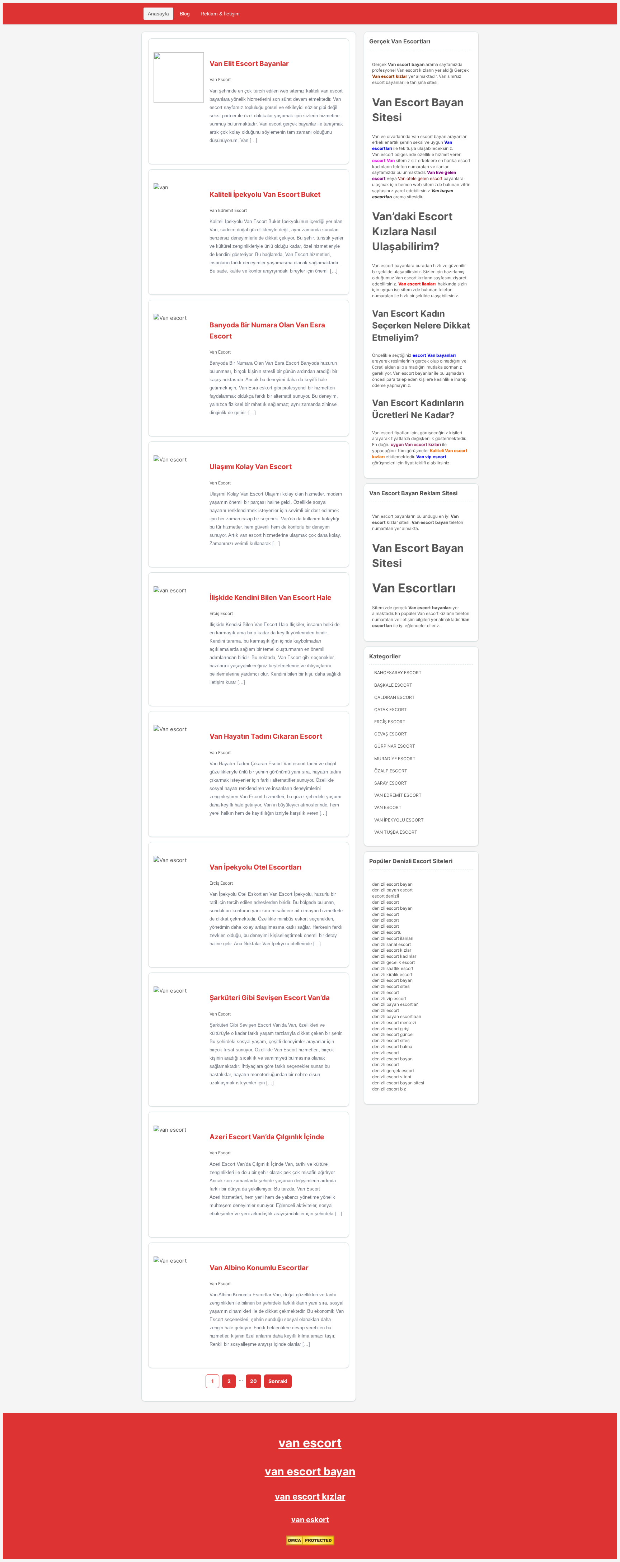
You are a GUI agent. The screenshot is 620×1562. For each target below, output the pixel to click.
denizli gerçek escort (393, 1070)
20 (253, 1381)
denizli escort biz (389, 1089)
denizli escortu (386, 932)
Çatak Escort (390, 709)
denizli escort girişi (390, 1028)
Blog (185, 13)
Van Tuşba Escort (395, 832)
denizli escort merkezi (394, 1022)
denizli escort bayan (392, 884)
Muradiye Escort (394, 758)
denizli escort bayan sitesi (398, 1082)
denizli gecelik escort (393, 962)
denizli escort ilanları (392, 938)
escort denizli (385, 896)
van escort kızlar (310, 1496)
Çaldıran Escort (394, 697)
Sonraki (277, 1381)
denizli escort (385, 902)
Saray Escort (390, 783)
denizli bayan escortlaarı (396, 1016)
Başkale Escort (393, 685)
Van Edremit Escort (228, 210)
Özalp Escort (390, 770)
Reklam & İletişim (220, 13)
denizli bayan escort (392, 890)
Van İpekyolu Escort (399, 820)
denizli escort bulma (392, 1046)
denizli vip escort (389, 998)
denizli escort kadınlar (394, 956)
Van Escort (220, 79)
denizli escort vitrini (391, 1076)
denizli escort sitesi (391, 986)
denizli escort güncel (393, 1034)
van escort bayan (310, 1471)
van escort (310, 1442)
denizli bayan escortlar (395, 1004)
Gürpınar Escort (394, 746)
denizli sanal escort (391, 944)
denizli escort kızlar (391, 950)
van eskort (310, 1519)
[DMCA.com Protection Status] (310, 1544)
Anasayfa (158, 13)
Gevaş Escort (390, 734)
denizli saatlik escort (392, 968)
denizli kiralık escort (392, 974)
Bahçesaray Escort (398, 672)
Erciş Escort (221, 613)
